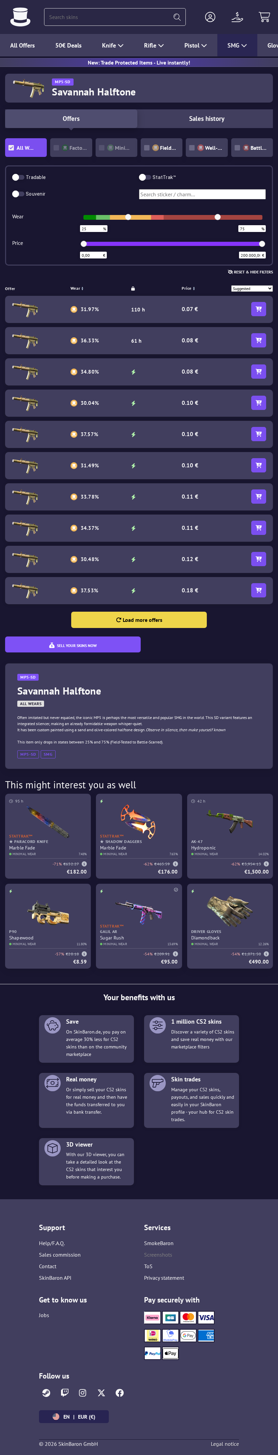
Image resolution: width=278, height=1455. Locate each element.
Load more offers (141, 619)
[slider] (128, 217)
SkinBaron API (55, 1277)
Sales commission (60, 1254)
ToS (148, 1266)
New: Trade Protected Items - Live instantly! (139, 62)
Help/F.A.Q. (52, 1243)
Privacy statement (164, 1277)
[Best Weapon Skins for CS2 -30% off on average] (20, 17)
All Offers (22, 45)
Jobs (44, 1315)
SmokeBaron (159, 1243)
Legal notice (225, 1443)
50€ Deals (68, 45)
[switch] (18, 177)
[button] (210, 17)
